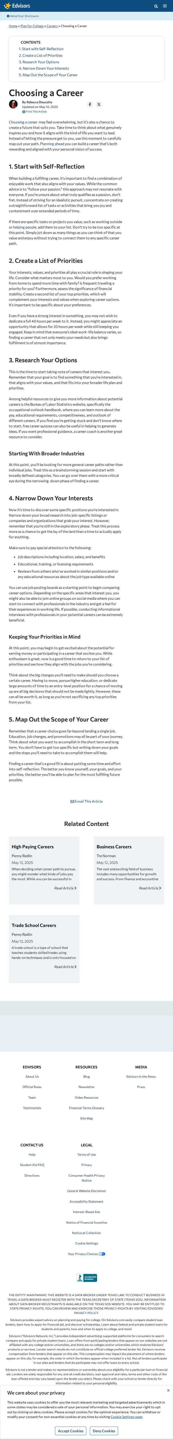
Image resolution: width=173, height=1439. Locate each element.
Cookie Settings (86, 1243)
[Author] (13, 103)
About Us (32, 1076)
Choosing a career (23, 122)
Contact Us (31, 1145)
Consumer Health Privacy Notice (86, 1177)
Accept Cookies (70, 1431)
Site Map (86, 1118)
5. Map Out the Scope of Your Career (48, 75)
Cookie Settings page (127, 1417)
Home (13, 26)
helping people (24, 227)
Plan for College (31, 26)
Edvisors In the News (141, 1076)
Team (32, 1097)
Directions (32, 1175)
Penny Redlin (22, 856)
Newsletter (87, 1087)
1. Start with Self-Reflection (41, 49)
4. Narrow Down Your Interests (44, 68)
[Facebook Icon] (89, 104)
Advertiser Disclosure (24, 15)
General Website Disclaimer (86, 1191)
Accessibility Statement (86, 1201)
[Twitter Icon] (99, 104)
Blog (86, 1076)
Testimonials (32, 1108)
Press (141, 1087)
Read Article (64, 888)
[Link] (86, 1277)
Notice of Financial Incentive (86, 1222)
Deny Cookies (104, 1431)
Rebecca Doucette (39, 102)
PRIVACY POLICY (86, 1313)
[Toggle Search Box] (156, 5)
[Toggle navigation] (165, 6)
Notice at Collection (86, 1233)
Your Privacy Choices (83, 1254)
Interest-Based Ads (86, 1212)
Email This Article (88, 801)
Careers (52, 26)
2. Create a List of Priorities (40, 55)
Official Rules (32, 1087)
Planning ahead (52, 143)
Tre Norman (106, 856)
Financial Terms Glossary (86, 1108)
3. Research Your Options (39, 62)
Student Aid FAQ (32, 1165)
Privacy (86, 1165)
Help (32, 1154)
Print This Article (36, 111)
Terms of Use (86, 1154)
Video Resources (86, 1097)
